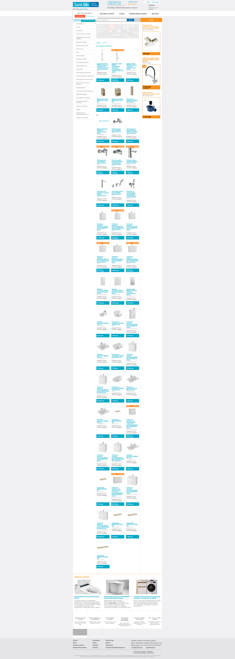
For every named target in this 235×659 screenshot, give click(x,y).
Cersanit (99, 72)
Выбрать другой (90, 16)
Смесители (79, 49)
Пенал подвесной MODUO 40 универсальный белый (102, 131)
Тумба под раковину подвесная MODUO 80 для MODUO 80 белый (117, 259)
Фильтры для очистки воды (84, 79)
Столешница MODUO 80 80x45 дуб (102, 489)
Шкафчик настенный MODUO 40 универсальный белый (102, 291)
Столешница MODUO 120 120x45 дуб (132, 524)
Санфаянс (79, 30)
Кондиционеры (80, 87)
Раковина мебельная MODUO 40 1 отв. (102, 323)
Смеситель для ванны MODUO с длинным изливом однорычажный (132, 131)
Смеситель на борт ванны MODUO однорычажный (117, 193)
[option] (117, 31)
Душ (77, 52)
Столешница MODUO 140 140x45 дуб (102, 557)
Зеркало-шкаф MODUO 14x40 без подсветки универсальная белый (131, 291)
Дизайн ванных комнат (138, 13)
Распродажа (80, 23)
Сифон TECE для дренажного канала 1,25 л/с (151, 93)
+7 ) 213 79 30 (114, 4)
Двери (78, 109)
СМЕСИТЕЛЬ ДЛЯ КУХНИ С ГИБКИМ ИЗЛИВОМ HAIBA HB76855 (151, 59)
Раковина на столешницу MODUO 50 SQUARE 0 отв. (118, 356)
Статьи (121, 13)
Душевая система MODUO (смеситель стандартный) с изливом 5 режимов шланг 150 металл (103, 66)
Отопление (79, 69)
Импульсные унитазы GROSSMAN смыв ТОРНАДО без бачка (116, 597)
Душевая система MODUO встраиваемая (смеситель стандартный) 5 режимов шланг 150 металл (117, 68)
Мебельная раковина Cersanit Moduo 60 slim (131, 388)
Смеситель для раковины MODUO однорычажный (131, 161)
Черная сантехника (82, 117)
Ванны (78, 27)
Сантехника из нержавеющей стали (82, 113)
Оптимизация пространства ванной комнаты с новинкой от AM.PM (147, 597)
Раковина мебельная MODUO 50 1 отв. (102, 356)
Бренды (108, 642)
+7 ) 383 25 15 (114, 2)
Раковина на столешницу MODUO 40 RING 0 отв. (118, 323)
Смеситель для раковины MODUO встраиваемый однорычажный (117, 162)
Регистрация (155, 2)
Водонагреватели (81, 66)
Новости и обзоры (81, 577)
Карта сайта (109, 645)
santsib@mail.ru (132, 1)
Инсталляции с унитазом (83, 34)
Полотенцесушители (82, 62)
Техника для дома (81, 106)
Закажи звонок (132, 4)
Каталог (75, 640)
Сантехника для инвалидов (84, 91)
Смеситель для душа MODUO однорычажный (101, 161)
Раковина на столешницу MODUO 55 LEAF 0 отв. (118, 388)
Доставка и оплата (107, 13)
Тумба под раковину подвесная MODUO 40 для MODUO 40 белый (132, 324)
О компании (96, 640)
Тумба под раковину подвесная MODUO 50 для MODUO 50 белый (102, 226)
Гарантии (95, 645)
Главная (98, 42)
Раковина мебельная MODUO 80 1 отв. (132, 456)
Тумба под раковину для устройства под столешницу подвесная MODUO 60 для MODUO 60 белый (132, 424)
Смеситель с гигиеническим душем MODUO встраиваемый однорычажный (131, 194)
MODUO (105, 74)
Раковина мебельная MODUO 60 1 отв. (102, 421)
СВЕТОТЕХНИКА (81, 94)
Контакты (155, 13)
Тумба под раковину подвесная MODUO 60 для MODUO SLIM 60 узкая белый (103, 259)
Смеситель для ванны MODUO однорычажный (116, 130)
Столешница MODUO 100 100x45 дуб (117, 524)
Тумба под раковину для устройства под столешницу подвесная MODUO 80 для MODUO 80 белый (117, 491)
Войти (148, 2)
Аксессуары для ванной (83, 72)
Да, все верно (80, 16)
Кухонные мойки (81, 59)
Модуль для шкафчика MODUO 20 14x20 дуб (131, 100)
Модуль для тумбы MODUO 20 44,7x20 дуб (102, 100)
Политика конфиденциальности (115, 647)
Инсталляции (80, 55)
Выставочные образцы (83, 97)
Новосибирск (84, 9)
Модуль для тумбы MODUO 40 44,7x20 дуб (117, 100)
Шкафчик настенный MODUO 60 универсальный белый (117, 291)
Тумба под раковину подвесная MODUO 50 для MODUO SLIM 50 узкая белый (118, 226)
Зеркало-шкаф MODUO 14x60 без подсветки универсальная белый (131, 66)
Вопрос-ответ (110, 640)
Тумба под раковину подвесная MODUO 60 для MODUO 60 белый (132, 226)
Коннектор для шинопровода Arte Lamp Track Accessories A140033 (150, 26)
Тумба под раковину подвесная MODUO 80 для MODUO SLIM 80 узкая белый (132, 259)
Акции (151, 20)
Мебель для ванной (82, 45)
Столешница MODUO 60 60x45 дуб (116, 421)
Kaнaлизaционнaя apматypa (84, 76)
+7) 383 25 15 (136, 647)
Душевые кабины (81, 42)
